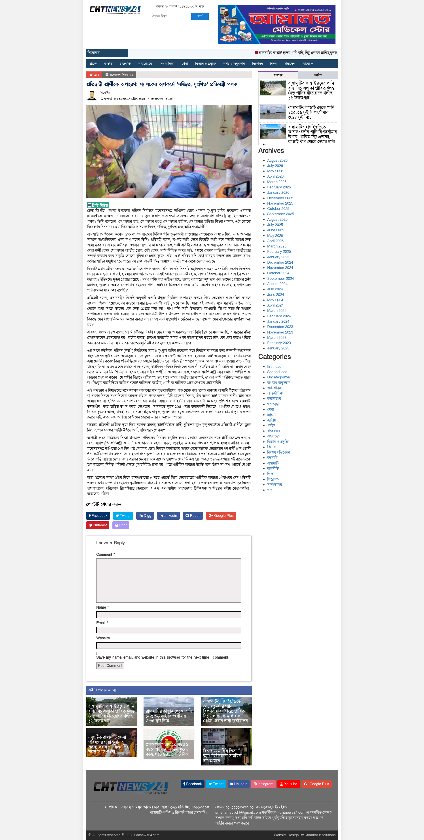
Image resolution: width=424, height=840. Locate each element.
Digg (147, 515)
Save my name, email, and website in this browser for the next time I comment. (162, 657)
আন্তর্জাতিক (145, 63)
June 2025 (275, 230)
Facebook (99, 515)
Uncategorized (279, 377)
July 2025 (275, 224)
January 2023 (278, 348)
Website (103, 638)
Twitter (125, 515)
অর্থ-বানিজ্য (167, 63)
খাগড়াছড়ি (274, 404)
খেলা (185, 63)
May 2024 (275, 300)
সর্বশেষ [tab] (278, 75)
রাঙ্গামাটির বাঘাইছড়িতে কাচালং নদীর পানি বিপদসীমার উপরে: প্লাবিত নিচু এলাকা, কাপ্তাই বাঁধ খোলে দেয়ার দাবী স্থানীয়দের (225, 711)
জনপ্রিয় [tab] (318, 75)
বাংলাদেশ (115, 75)
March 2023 (276, 337)
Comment (105, 554)
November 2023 (280, 332)
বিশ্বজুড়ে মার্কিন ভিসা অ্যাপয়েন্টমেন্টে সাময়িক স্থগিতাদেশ (222, 756)
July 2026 (275, 165)
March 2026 (276, 181)
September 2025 (280, 214)
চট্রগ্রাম (271, 414)
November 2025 (280, 203)
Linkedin (170, 515)
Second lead (277, 371)
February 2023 (279, 342)
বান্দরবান (273, 430)
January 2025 (278, 257)
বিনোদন (257, 63)
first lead (274, 366)
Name (102, 607)
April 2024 (275, 305)
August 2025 (277, 219)
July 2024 (275, 289)
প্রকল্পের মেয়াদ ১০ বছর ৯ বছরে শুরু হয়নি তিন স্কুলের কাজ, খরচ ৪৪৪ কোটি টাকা (167, 749)
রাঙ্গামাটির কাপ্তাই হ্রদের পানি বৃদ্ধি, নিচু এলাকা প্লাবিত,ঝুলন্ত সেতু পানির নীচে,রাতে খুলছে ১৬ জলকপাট (311, 52)
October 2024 (278, 273)
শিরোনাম (127, 75)
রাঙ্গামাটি (273, 463)
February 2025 (279, 251)
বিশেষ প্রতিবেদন (278, 452)
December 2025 (280, 198)
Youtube (290, 784)
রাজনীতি (125, 63)
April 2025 (275, 241)
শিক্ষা (273, 63)
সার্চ (200, 16)
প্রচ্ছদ (93, 63)
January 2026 (278, 192)
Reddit (194, 515)
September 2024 (280, 278)
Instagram (265, 784)
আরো (307, 63)
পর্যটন (271, 425)
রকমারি (272, 457)
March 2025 (276, 246)
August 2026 (277, 160)
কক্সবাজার (274, 398)
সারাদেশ (289, 63)
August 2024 (277, 283)
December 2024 (280, 262)
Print (122, 525)
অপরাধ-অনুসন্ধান (234, 63)
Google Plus (223, 515)
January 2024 (278, 321)
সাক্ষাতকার (274, 484)
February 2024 (279, 316)
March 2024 (276, 310)
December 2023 (280, 326)
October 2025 (278, 208)
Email (102, 622)
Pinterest (99, 525)
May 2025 (275, 235)
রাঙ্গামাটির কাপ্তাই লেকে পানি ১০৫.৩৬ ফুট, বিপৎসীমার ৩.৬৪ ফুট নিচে (169, 716)
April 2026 (275, 176)
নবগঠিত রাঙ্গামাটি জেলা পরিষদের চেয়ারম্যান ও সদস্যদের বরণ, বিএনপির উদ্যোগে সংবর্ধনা (108, 745)
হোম (96, 75)
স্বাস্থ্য (270, 490)
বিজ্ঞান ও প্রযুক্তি (205, 63)
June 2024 (275, 294)
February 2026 (279, 187)
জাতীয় (108, 63)
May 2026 (275, 171)
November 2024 (280, 267)
